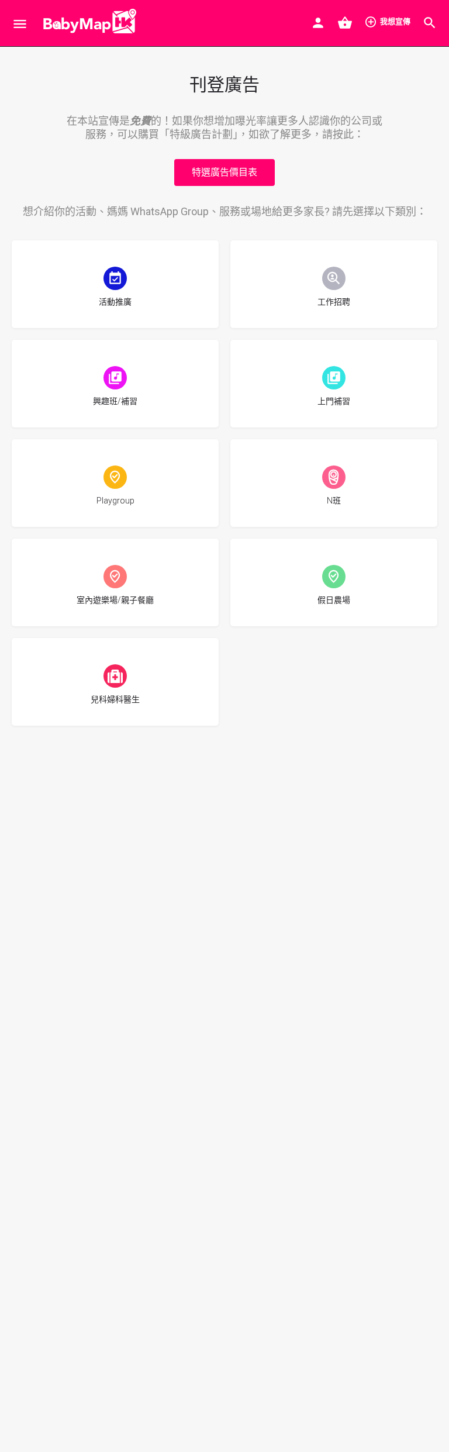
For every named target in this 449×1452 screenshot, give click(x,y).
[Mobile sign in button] (318, 22)
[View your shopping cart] (345, 22)
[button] (224, 172)
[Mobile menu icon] (20, 23)
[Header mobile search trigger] (429, 22)
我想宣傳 (395, 21)
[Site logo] (86, 23)
